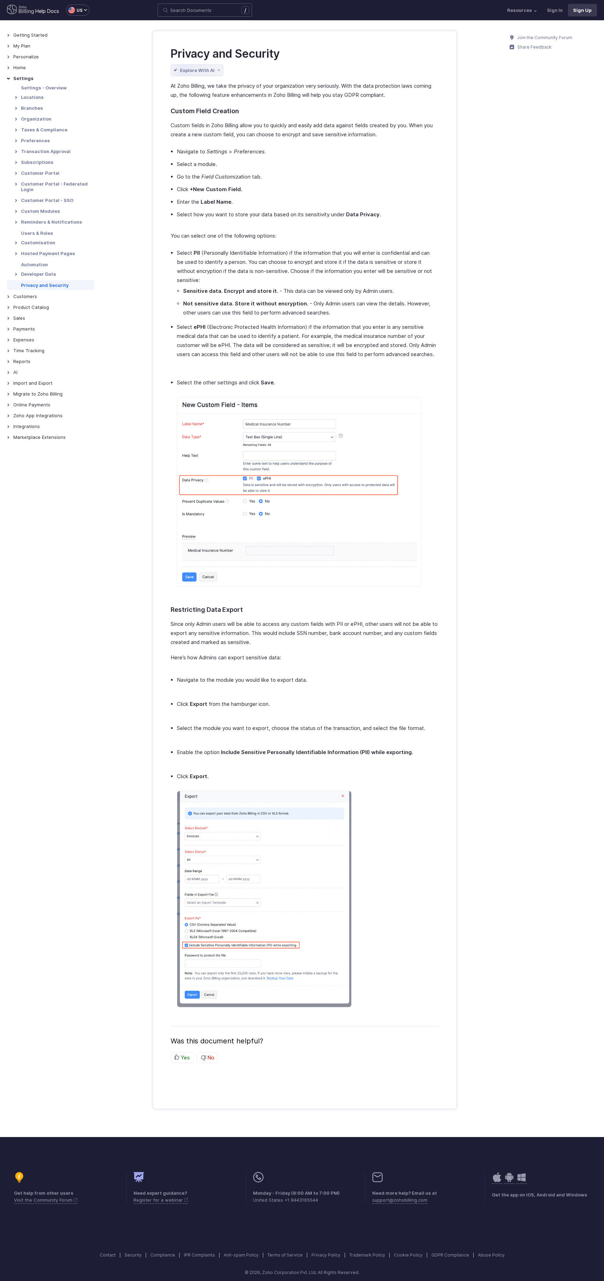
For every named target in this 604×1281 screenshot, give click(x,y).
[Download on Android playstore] (497, 1181)
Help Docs (47, 11)
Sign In (555, 10)
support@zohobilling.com (399, 1200)
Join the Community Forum (544, 37)
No (210, 1057)
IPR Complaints (199, 1255)
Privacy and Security (45, 285)
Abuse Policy (491, 1255)
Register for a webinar (159, 1200)
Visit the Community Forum (44, 1200)
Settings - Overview (44, 88)
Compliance (162, 1255)
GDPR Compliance (450, 1255)
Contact (108, 1255)
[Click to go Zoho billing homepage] (20, 10)
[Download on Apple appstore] (509, 1181)
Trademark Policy (367, 1255)
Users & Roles (37, 233)
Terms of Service (285, 1255)
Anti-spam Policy (241, 1255)
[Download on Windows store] (521, 1181)
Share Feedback (534, 47)
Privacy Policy (325, 1255)
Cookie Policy (408, 1255)
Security (133, 1255)
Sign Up (582, 10)
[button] (74, 10)
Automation (34, 264)
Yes (184, 1057)
